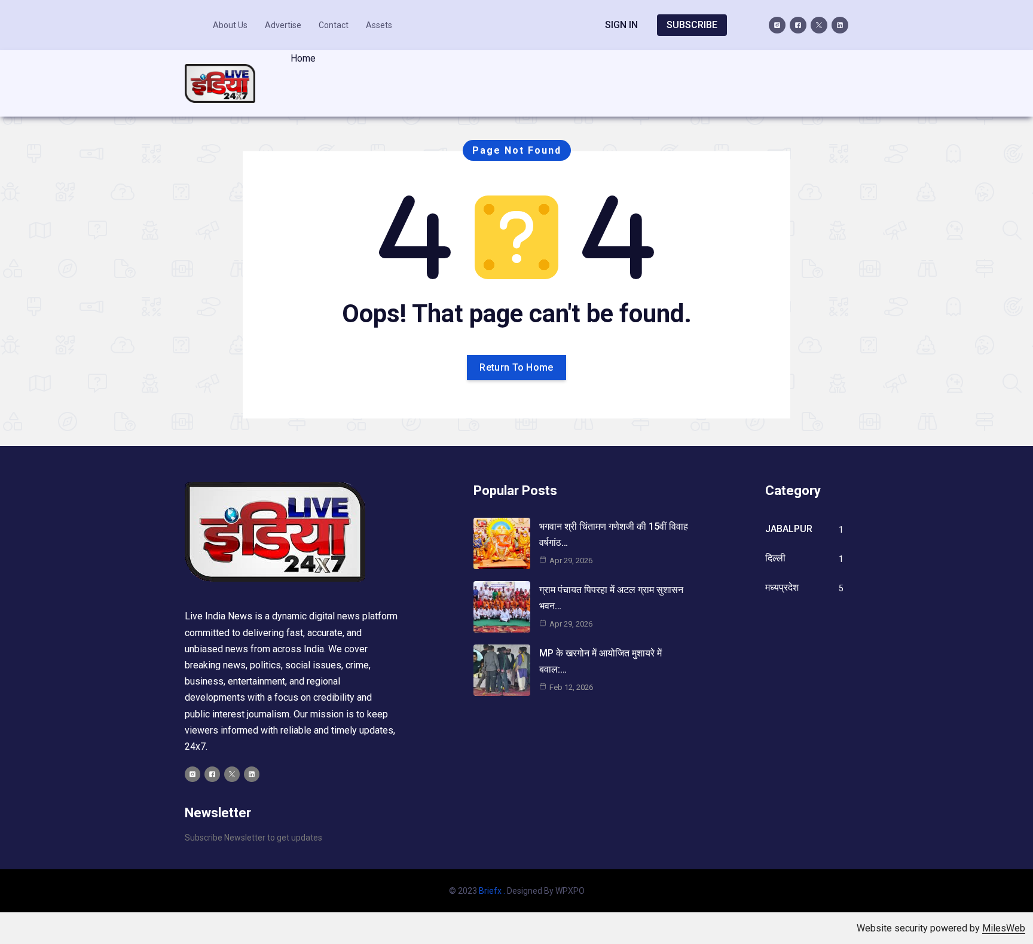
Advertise (283, 25)
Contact (334, 25)
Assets (379, 25)
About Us (230, 25)
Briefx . (492, 891)
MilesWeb (1003, 928)
